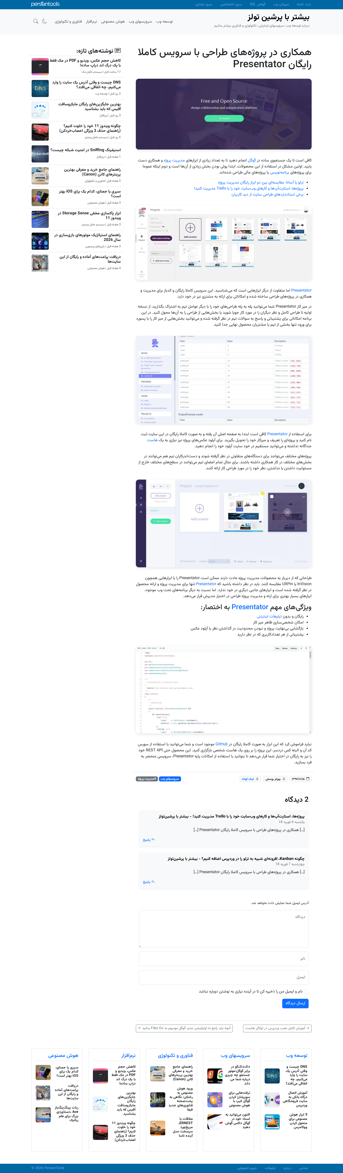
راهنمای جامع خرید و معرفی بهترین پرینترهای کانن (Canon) (92, 172)
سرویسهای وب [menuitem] (140, 22)
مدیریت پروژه (174, 160)
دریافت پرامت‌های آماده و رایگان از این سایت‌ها (90, 259)
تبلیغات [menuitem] (270, 1168)
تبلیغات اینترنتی (269, 616)
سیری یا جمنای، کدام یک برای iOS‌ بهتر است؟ (90, 194)
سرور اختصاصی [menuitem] (231, 4)
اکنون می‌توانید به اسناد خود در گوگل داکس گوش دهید (237, 1121)
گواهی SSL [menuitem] (257, 4)
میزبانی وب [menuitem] (281, 4)
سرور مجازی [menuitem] (204, 4)
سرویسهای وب (170, 779)
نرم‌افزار (128, 1056)
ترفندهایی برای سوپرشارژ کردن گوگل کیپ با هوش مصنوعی (239, 1099)
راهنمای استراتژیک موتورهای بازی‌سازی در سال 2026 (87, 237)
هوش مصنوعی (63, 1056)
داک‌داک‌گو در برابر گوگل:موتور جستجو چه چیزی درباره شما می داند (237, 1075)
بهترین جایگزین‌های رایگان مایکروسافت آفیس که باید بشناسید (89, 106)
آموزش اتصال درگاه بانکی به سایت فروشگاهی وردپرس (295, 1099)
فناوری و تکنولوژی (175, 1056)
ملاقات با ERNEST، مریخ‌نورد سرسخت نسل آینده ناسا (183, 1127)
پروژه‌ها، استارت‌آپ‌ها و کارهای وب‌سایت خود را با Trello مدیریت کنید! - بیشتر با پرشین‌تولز (232, 817)
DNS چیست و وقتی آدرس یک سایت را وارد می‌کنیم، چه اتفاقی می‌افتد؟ (86, 85)
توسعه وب (296, 1056)
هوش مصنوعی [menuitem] (113, 22)
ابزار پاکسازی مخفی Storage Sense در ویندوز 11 (89, 215)
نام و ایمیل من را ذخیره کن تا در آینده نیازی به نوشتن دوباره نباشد (251, 992)
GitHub (221, 744)
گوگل (252, 160)
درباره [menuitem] (287, 1168)
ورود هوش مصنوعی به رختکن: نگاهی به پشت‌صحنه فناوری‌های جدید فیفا (180, 1099)
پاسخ (147, 840)
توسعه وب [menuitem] (164, 22)
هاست (152, 440)
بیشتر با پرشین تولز (279, 17)
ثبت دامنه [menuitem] (304, 4)
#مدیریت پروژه (147, 779)
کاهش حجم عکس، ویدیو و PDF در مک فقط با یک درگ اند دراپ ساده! (85, 63)
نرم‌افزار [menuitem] (91, 22)
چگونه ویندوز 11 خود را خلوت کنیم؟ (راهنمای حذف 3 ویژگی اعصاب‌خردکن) (90, 128)
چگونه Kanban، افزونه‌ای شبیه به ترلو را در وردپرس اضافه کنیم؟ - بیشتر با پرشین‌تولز (236, 859)
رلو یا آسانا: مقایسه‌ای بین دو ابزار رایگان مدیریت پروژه (260, 182)
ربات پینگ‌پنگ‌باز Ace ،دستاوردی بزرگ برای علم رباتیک (66, 1114)
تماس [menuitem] (303, 1168)
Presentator (301, 291)
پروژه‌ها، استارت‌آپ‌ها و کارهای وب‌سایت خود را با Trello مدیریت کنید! (249, 189)
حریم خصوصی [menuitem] (247, 1168)
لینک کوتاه (248, 779)
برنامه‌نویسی (279, 172)
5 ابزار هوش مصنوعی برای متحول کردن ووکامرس (298, 1121)
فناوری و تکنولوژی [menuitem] (68, 22)
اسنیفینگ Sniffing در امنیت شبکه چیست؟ (85, 150)
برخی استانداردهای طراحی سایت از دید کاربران (268, 195)
